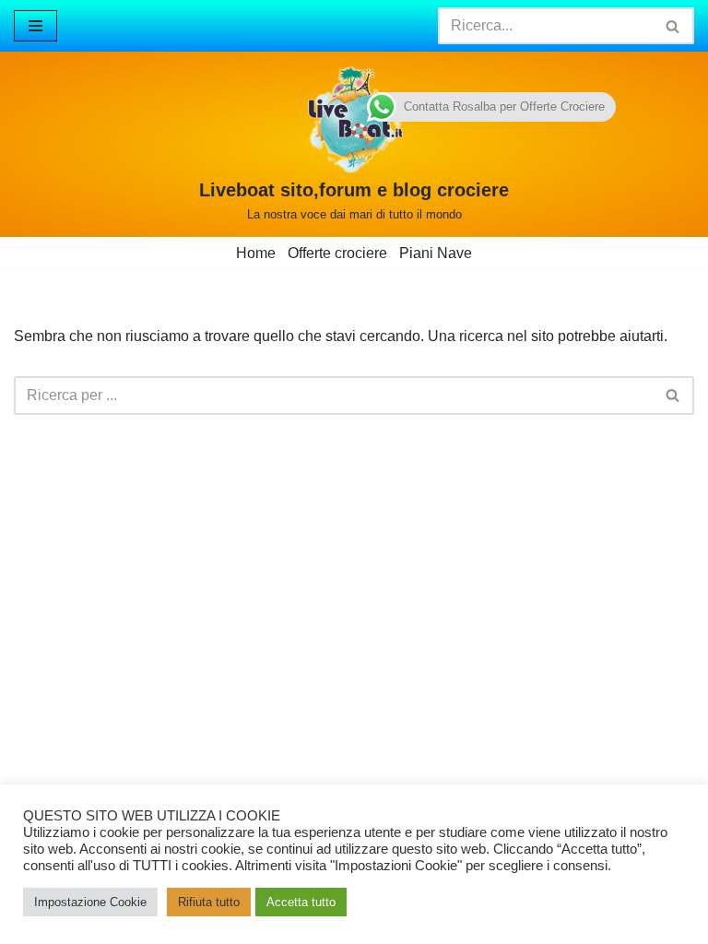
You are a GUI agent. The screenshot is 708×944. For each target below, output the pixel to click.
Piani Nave (435, 253)
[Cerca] (673, 25)
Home (256, 253)
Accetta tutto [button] (301, 902)
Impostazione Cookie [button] (90, 902)
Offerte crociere (337, 253)
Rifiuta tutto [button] (209, 902)
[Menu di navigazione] (35, 25)
